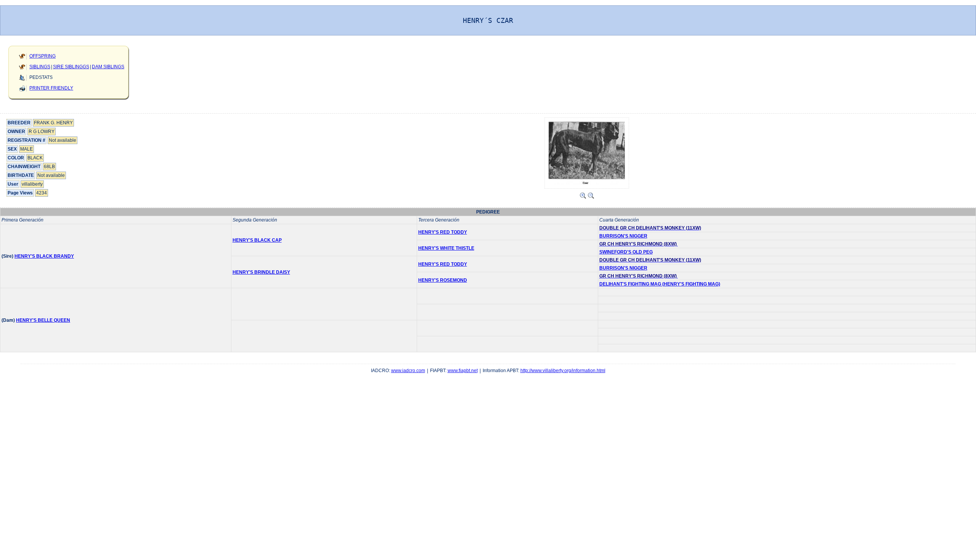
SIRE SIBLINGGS (71, 66)
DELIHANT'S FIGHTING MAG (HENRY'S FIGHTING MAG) (659, 284)
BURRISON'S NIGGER (623, 236)
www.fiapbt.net (463, 370)
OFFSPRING (42, 56)
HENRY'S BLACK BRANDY (44, 256)
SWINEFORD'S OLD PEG (626, 252)
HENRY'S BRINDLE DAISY (261, 272)
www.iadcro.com (408, 370)
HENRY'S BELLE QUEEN (43, 320)
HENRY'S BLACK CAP (257, 240)
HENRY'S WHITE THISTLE (446, 248)
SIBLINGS (39, 66)
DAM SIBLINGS (108, 66)
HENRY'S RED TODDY (442, 232)
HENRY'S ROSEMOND (442, 280)
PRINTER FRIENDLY (51, 88)
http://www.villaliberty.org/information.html (562, 370)
